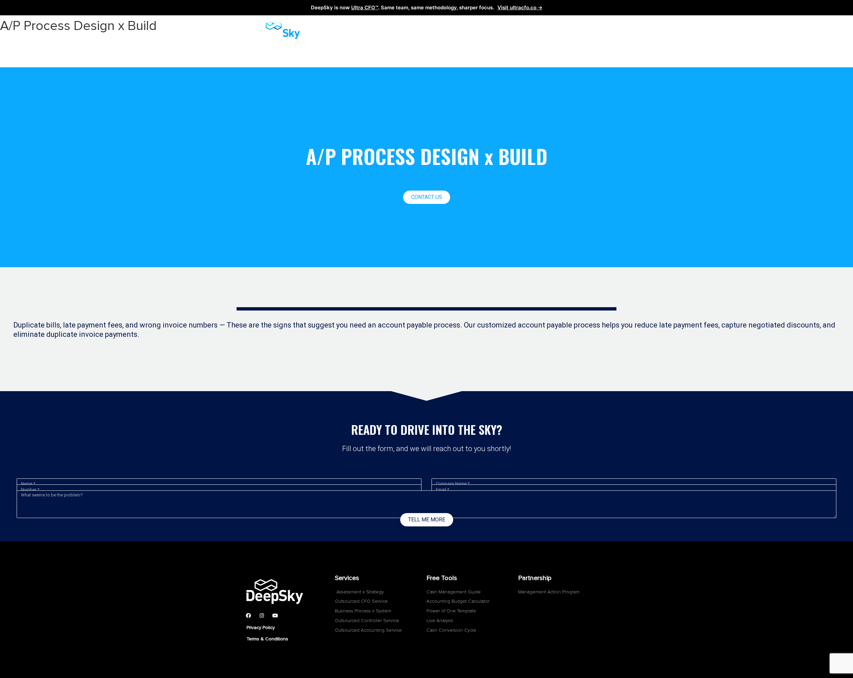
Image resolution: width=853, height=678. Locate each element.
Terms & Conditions (267, 639)
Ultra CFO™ (364, 7)
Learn (420, 30)
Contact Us (509, 30)
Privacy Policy (261, 627)
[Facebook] (248, 615)
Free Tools (460, 30)
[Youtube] (275, 615)
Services (375, 30)
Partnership (559, 30)
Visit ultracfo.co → (519, 7)
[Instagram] (262, 615)
